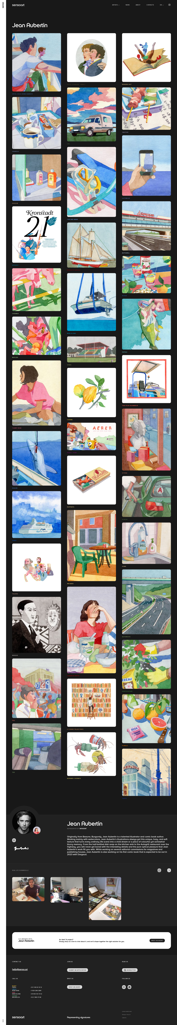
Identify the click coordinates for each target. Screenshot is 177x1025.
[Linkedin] (129, 987)
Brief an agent (74, 987)
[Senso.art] (18, 5)
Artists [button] (115, 5)
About (138, 5)
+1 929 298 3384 (36, 990)
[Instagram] (169, 4)
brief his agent (157, 940)
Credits (124, 1017)
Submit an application (77, 970)
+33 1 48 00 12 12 (36, 987)
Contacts (150, 5)
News (128, 5)
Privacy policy (126, 1014)
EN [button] (161, 5)
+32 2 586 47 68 (36, 997)
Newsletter (131, 970)
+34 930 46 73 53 (36, 994)
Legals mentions (127, 1011)
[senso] (3, 5)
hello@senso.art (20, 969)
